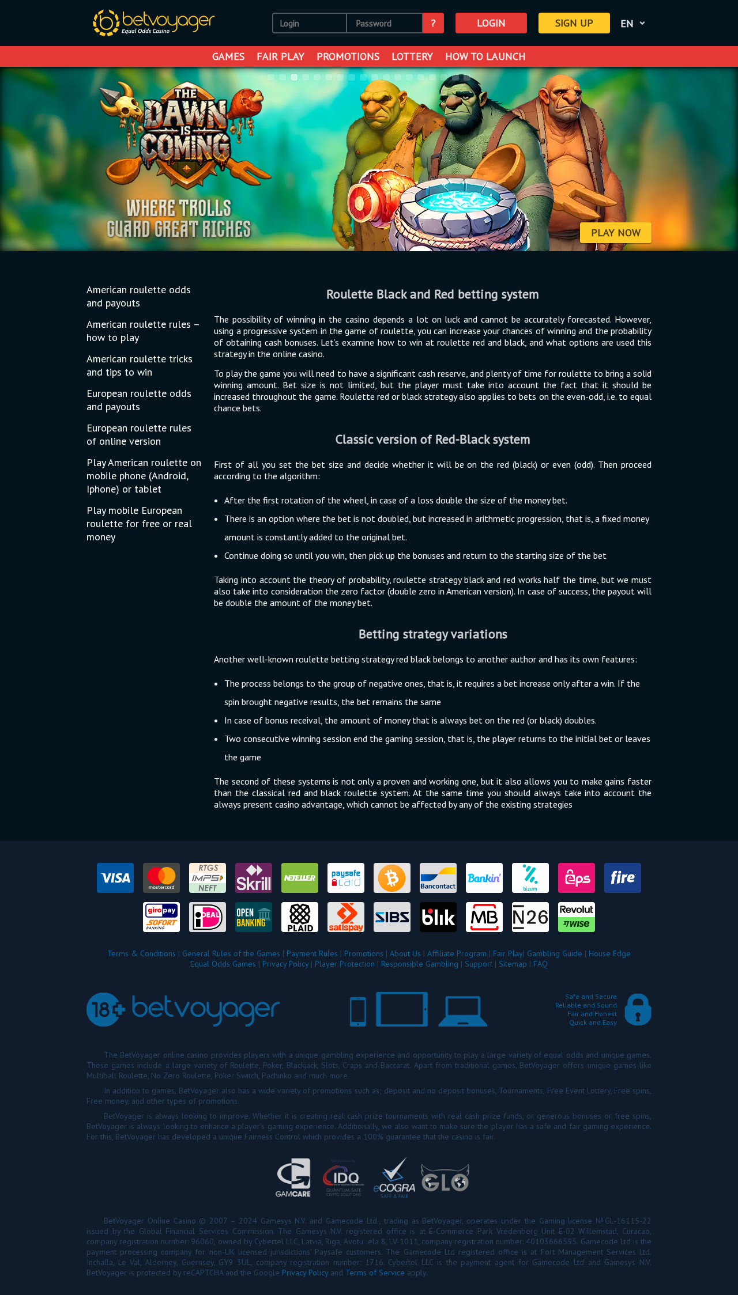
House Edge (610, 953)
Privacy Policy (285, 964)
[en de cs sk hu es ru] (635, 23)
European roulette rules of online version (138, 434)
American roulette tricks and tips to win (139, 365)
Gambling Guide (554, 953)
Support (478, 964)
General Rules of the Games (231, 953)
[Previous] (23, 160)
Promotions (348, 56)
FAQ (540, 964)
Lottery (412, 56)
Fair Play (280, 56)
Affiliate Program (457, 953)
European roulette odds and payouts (138, 400)
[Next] (714, 160)
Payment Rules (312, 953)
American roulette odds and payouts (138, 296)
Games (228, 56)
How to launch (485, 56)
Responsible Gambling (419, 964)
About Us (405, 953)
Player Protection (345, 964)
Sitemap (513, 964)
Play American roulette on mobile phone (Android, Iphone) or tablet (143, 475)
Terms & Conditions (141, 953)
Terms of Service (375, 1272)
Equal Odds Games (223, 964)
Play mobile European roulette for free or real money (139, 523)
